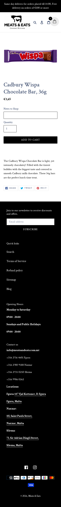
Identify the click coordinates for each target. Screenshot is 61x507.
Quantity (8, 122)
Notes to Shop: (11, 109)
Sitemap (11, 280)
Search (10, 252)
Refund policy (15, 270)
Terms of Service (16, 261)
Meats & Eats (34, 496)
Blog (9, 289)
